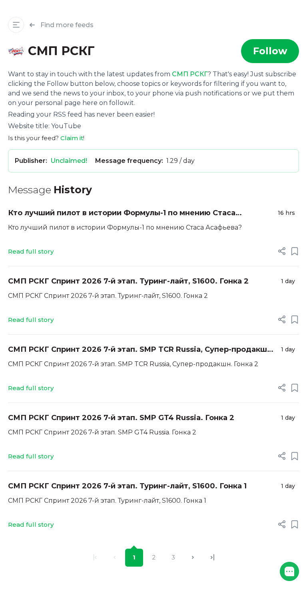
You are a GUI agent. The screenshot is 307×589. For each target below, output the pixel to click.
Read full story (31, 251)
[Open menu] (16, 25)
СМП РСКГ (189, 74)
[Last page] (212, 558)
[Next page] (193, 558)
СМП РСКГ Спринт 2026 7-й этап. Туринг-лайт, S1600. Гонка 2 (128, 281)
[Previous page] (115, 558)
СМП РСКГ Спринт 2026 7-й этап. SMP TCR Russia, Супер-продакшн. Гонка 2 (141, 350)
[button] (289, 571)
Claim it (71, 138)
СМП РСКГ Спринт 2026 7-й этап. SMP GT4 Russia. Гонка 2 (121, 417)
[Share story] (281, 251)
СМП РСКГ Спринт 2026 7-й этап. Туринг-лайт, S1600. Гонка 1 (127, 486)
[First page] (95, 558)
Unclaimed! (68, 161)
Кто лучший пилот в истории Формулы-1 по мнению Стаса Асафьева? (121, 213)
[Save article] (294, 251)
